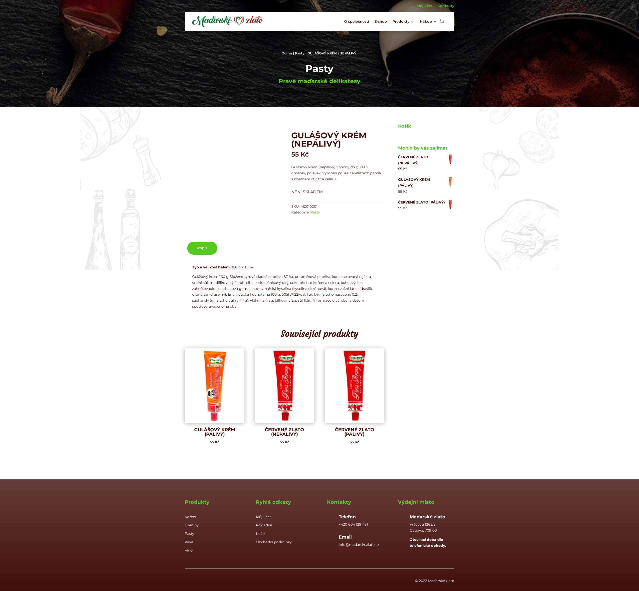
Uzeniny (192, 525)
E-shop (380, 21)
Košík (260, 533)
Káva (189, 542)
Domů (287, 53)
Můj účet (425, 5)
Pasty (300, 53)
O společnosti (356, 21)
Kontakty (446, 5)
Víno (189, 550)
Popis (202, 248)
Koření (190, 517)
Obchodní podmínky (274, 542)
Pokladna (264, 525)
